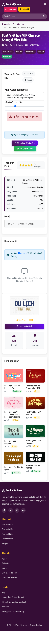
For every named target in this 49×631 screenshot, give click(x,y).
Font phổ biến (7, 534)
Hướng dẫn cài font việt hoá (13, 597)
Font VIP (41, 51)
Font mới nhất (7, 524)
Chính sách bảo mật (9, 577)
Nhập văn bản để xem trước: (16, 90)
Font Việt (19, 51)
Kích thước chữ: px (13, 102)
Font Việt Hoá (7, 51)
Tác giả (5, 543)
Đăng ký (26, 9)
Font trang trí (30, 51)
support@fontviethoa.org (14, 611)
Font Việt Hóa (13, 4)
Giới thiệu (5, 563)
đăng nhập (22, 253)
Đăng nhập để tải (25, 326)
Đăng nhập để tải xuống (26, 143)
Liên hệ (5, 568)
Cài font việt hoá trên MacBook (14, 602)
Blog (3, 592)
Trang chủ (6, 24)
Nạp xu (4, 558)
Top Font (5, 607)
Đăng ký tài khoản (27, 148)
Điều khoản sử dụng (9, 573)
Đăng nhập (12, 9)
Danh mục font (7, 539)
